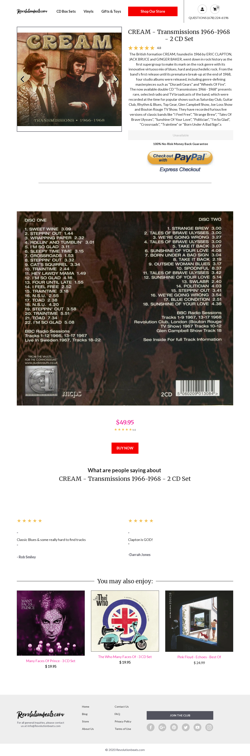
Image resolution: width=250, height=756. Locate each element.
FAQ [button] (117, 714)
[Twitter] (186, 727)
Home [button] (85, 706)
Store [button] (85, 721)
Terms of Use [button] (123, 728)
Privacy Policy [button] (123, 721)
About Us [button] (88, 728)
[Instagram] (209, 727)
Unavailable (181, 135)
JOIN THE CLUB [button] (180, 715)
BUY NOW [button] (125, 448)
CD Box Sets (66, 11)
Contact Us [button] (122, 706)
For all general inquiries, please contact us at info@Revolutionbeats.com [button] (40, 724)
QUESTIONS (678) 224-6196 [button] (209, 18)
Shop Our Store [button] (153, 11)
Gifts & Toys (111, 11)
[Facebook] (150, 727)
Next (116, 79)
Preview (22, 79)
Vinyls (89, 11)
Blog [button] (85, 714)
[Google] (162, 727)
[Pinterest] (174, 727)
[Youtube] (197, 727)
